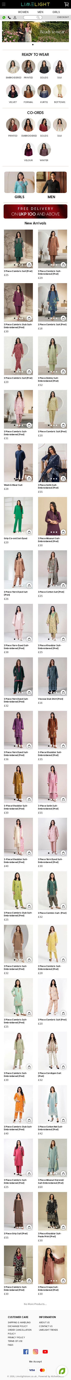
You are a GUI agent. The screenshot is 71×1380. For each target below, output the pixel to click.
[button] (4, 4)
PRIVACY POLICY (16, 1337)
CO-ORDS (35, 113)
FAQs (10, 1345)
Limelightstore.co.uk (26, 1376)
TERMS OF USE (15, 1341)
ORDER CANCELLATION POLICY (20, 1332)
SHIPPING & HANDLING (19, 1322)
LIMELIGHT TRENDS (48, 1330)
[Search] (38, 17)
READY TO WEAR (35, 55)
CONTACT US (45, 1326)
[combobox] (32, 17)
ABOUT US (44, 1322)
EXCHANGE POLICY (18, 1326)
